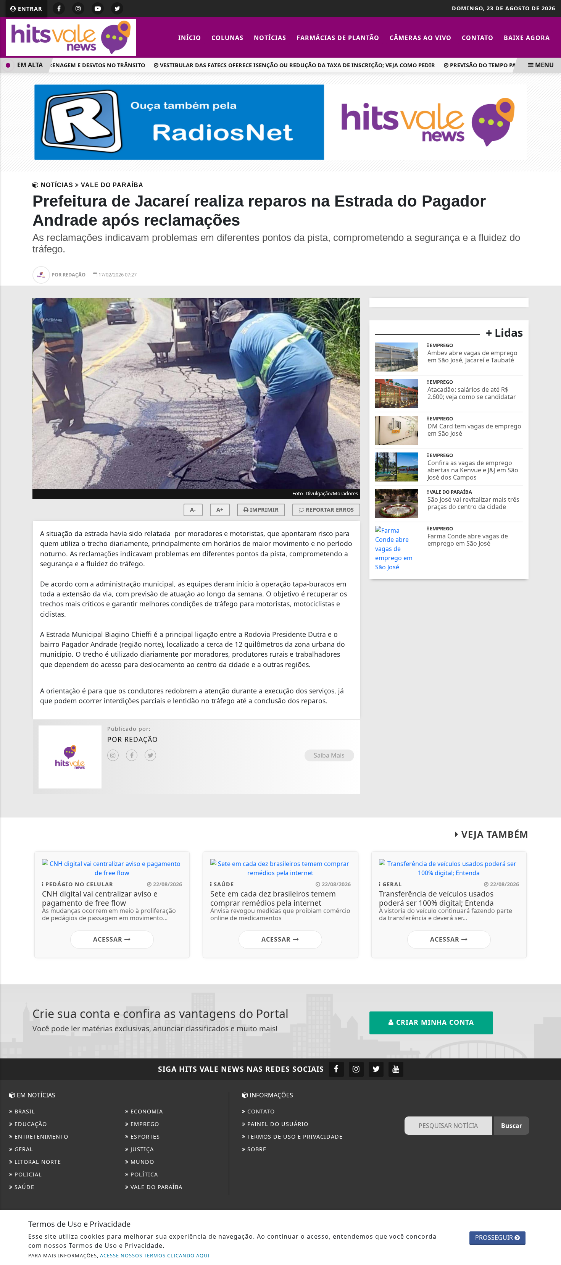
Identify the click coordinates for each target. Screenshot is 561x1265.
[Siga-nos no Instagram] (356, 1069)
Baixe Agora (527, 38)
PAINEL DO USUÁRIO (276, 1124)
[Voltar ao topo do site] (549, 759)
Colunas (227, 38)
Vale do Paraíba (155, 1187)
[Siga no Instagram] (78, 8)
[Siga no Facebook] (59, 8)
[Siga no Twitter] (117, 8)
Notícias (270, 38)
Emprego (144, 1124)
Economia (146, 1111)
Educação (30, 1124)
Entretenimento (40, 1136)
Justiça (141, 1149)
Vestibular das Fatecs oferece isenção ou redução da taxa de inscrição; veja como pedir (286, 65)
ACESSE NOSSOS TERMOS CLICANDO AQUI (155, 1255)
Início (189, 38)
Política (143, 1174)
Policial (27, 1174)
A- (193, 509)
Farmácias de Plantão (338, 38)
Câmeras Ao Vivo (420, 38)
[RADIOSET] (280, 121)
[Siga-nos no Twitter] (376, 1069)
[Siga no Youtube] (98, 8)
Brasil (24, 1111)
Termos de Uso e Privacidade (294, 1136)
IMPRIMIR (263, 509)
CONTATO (260, 1111)
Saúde (23, 1187)
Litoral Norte (37, 1161)
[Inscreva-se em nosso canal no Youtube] (396, 1069)
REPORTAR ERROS (329, 509)
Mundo (141, 1161)
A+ (219, 509)
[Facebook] (131, 755)
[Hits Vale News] (71, 36)
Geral (23, 1149)
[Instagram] (113, 755)
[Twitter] (150, 755)
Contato (477, 38)
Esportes (144, 1136)
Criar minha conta (434, 1022)
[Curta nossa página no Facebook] (336, 1069)
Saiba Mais (329, 755)
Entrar (29, 8)
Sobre (255, 1149)
